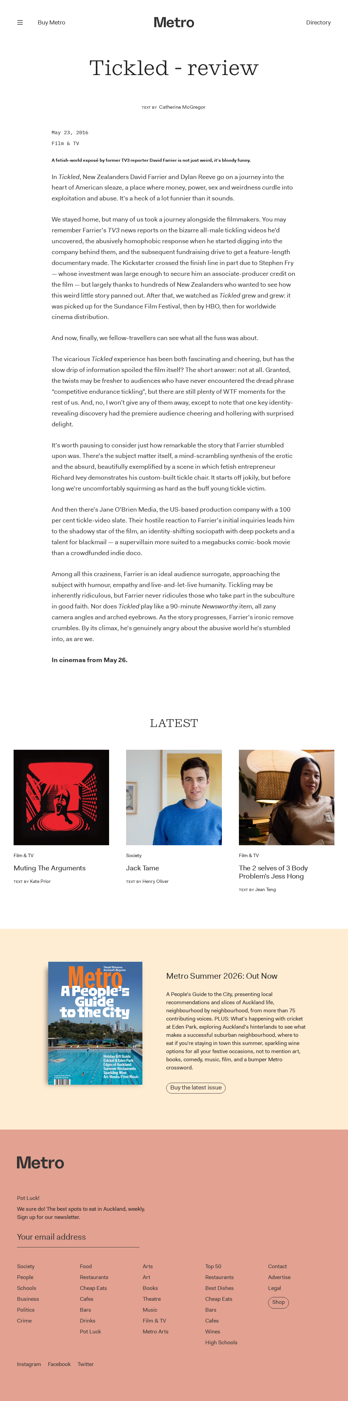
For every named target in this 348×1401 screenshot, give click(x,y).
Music (150, 1309)
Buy (51, 22)
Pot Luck (90, 1331)
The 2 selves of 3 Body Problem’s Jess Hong (273, 872)
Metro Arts (156, 1331)
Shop (278, 1302)
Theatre (152, 1298)
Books (150, 1288)
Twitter (85, 1364)
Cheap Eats (93, 1288)
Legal (274, 1288)
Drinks (87, 1320)
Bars (85, 1309)
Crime (24, 1320)
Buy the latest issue (196, 1087)
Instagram (29, 1364)
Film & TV (65, 143)
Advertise (279, 1277)
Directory (318, 22)
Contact (277, 1266)
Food (86, 1266)
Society (134, 855)
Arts (148, 1266)
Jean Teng (257, 889)
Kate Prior (32, 881)
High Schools (221, 1342)
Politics (26, 1309)
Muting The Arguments (50, 868)
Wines (212, 1331)
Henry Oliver (147, 881)
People (25, 1277)
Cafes (86, 1298)
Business (28, 1298)
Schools (26, 1288)
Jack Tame (142, 868)
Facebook (59, 1364)
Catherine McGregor (182, 107)
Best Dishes (219, 1288)
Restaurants (94, 1277)
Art (146, 1277)
